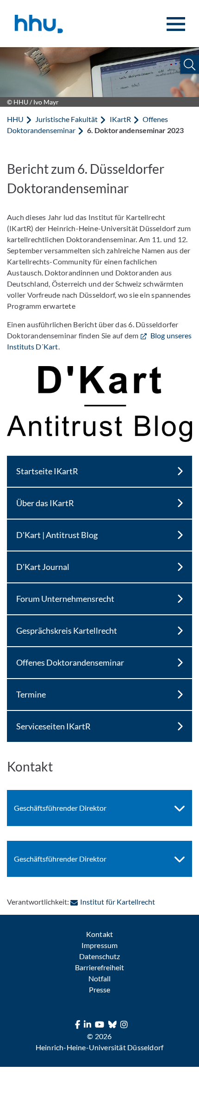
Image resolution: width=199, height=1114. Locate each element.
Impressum (99, 945)
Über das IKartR (45, 503)
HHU (15, 119)
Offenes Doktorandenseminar (70, 662)
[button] (189, 64)
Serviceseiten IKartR (53, 726)
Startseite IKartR (47, 471)
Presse (99, 989)
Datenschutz (99, 956)
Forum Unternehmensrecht (65, 599)
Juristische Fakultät (66, 119)
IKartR (120, 119)
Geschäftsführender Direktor (60, 807)
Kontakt (99, 934)
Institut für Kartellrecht (117, 901)
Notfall (99, 978)
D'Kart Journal (42, 567)
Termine (31, 694)
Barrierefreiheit (99, 967)
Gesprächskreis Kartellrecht (66, 630)
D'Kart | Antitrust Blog (57, 535)
